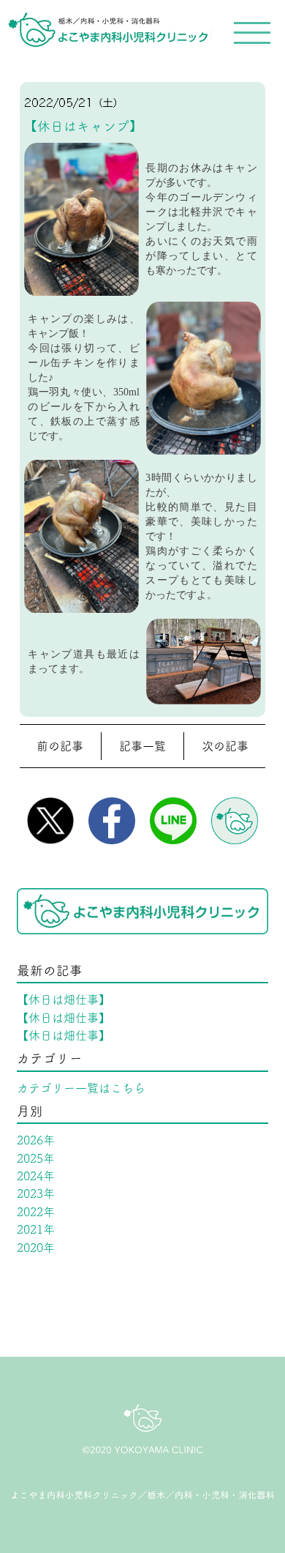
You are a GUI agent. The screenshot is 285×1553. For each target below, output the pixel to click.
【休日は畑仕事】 (63, 999)
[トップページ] (106, 24)
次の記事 (225, 746)
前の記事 (60, 746)
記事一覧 (142, 746)
